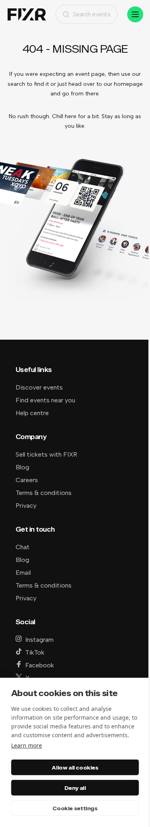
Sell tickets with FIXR (46, 454)
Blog (22, 467)
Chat (23, 547)
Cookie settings (74, 808)
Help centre (32, 413)
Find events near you (45, 400)
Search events (92, 14)
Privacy (26, 505)
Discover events (39, 387)
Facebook (39, 665)
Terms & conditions (44, 493)
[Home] (27, 14)
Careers (27, 480)
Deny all (75, 788)
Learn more (26, 745)
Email (23, 572)
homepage (128, 84)
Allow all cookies (75, 767)
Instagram (39, 639)
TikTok (34, 652)
